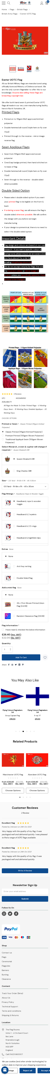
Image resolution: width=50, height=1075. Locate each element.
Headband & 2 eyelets (26, 514)
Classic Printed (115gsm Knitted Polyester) (23, 432)
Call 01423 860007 (14, 1054)
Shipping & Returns (10, 1015)
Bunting (5, 974)
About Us (6, 997)
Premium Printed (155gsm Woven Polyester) (24, 435)
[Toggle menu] (3, 3)
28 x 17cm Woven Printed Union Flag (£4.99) (30, 604)
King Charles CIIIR (24, 471)
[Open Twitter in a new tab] (10, 914)
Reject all (27, 1070)
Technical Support (10, 1006)
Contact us (7, 952)
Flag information (10, 625)
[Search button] (8, 3)
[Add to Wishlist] (45, 657)
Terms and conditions (11, 1011)
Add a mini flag (11, 587)
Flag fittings (22, 493)
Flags (4, 957)
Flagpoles (6, 966)
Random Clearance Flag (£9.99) (30, 616)
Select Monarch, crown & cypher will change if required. (24, 448)
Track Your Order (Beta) (12, 993)
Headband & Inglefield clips (29, 538)
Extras (7, 549)
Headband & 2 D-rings (27, 526)
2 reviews (17, 394)
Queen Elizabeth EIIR (26, 459)
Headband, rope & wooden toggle (29, 502)
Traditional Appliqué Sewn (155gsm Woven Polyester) (24, 441)
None (10, 556)
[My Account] (41, 3)
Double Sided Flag (25, 578)
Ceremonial (7, 961)
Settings (10, 1070)
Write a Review (25, 870)
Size (19, 480)
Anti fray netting (24, 566)
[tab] (19, 797)
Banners (5, 970)
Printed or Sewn (23, 425)
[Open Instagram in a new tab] (4, 914)
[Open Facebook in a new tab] (16, 914)
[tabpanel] (13, 771)
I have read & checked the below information (25, 629)
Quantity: (6, 643)
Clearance (6, 979)
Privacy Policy (8, 1002)
